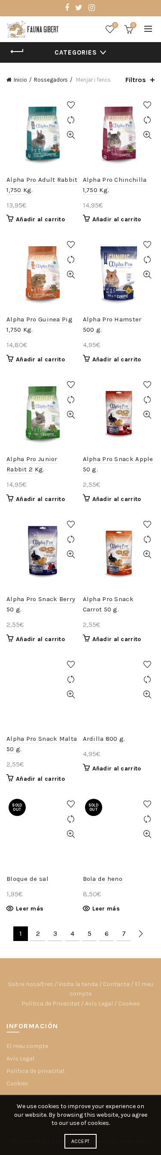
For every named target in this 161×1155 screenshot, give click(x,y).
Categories (76, 52)
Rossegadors (51, 79)
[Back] (17, 51)
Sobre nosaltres (30, 984)
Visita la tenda (78, 984)
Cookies (129, 1003)
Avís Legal (99, 1003)
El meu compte (27, 1046)
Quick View (71, 135)
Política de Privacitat (50, 1003)
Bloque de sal (27, 879)
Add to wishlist (71, 105)
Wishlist (115, 25)
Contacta (116, 984)
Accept (80, 1141)
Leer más (29, 908)
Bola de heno (103, 879)
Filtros (135, 80)
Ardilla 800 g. (104, 738)
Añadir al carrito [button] (40, 219)
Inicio (20, 79)
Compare (71, 120)
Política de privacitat (35, 1071)
